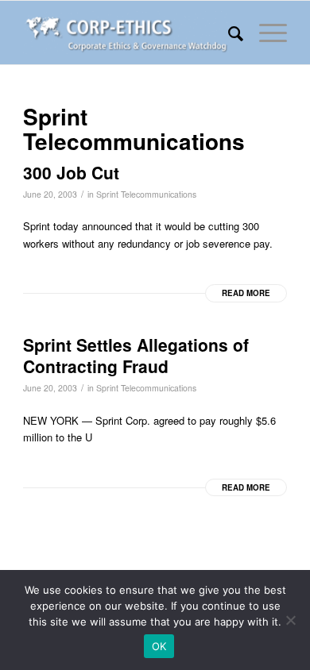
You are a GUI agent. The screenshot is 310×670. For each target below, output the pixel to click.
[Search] (227, 32)
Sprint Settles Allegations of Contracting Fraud (136, 355)
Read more (246, 292)
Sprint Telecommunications (146, 194)
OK (159, 646)
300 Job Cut (71, 172)
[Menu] (265, 32)
